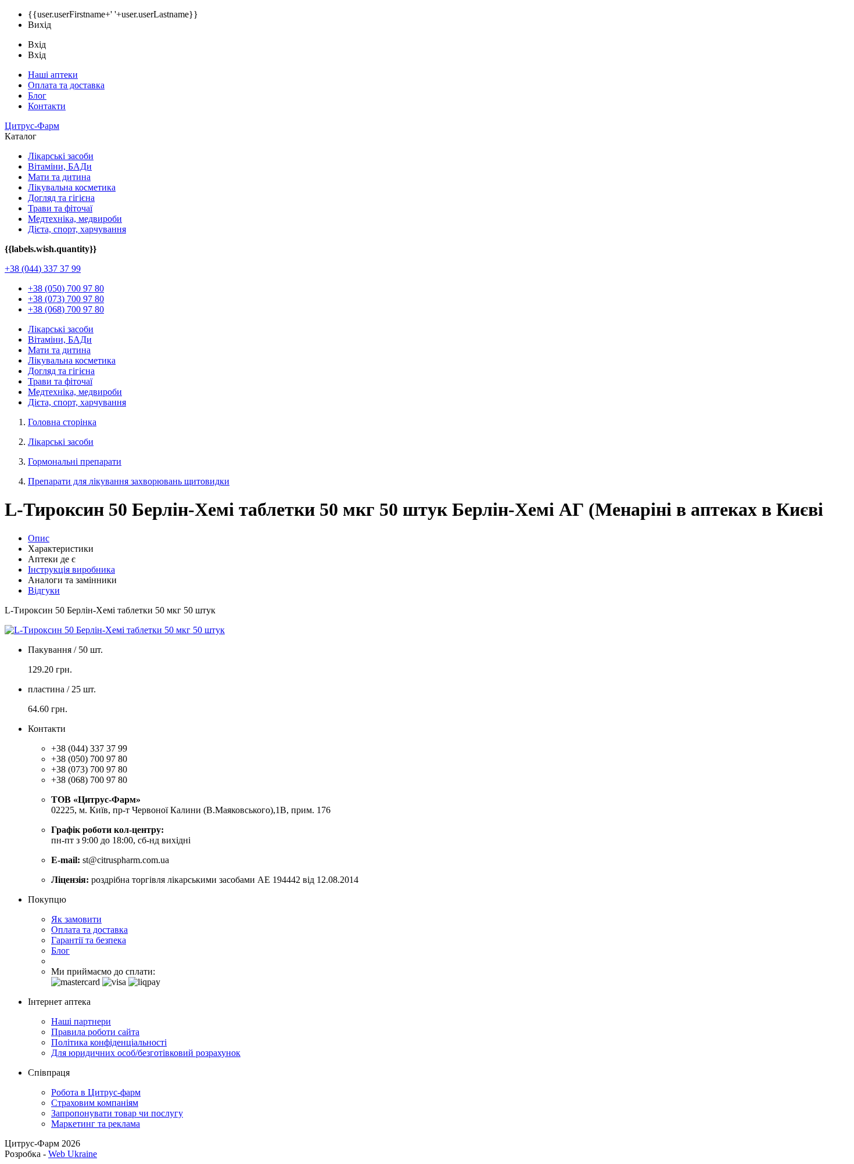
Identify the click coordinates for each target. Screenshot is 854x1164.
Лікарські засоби (61, 156)
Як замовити (76, 919)
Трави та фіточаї (60, 208)
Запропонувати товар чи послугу (117, 1113)
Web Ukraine (72, 1154)
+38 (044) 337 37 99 (43, 269)
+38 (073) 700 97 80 (66, 299)
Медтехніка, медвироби (75, 219)
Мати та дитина (59, 177)
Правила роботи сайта (95, 1032)
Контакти (47, 106)
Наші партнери (81, 1021)
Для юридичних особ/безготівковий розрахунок (146, 1053)
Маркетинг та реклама (95, 1124)
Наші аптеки (53, 75)
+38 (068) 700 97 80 (66, 309)
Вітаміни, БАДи (60, 166)
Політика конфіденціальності (109, 1042)
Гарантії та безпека (88, 940)
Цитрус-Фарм (32, 126)
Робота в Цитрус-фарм (96, 1092)
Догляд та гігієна (61, 198)
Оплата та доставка (66, 85)
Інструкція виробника (71, 569)
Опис (38, 538)
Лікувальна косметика (72, 187)
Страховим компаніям (94, 1103)
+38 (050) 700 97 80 (66, 288)
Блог (37, 95)
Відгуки (44, 590)
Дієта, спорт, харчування (77, 229)
